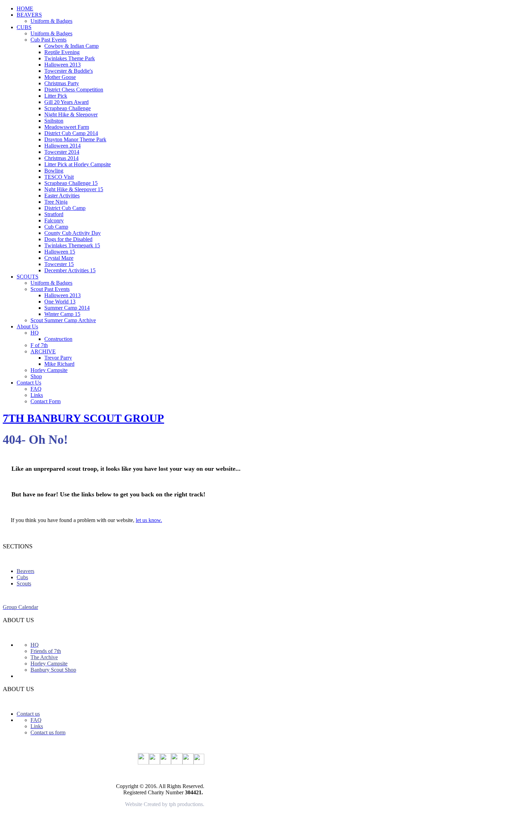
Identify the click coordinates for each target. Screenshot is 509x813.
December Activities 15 (70, 270)
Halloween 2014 (62, 146)
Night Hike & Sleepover (71, 114)
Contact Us (29, 383)
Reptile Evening (62, 52)
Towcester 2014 (61, 152)
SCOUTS (27, 277)
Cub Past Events (48, 40)
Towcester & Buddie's (68, 71)
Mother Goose (60, 77)
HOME (25, 8)
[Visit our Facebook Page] (199, 763)
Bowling (53, 171)
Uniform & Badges (51, 21)
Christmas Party (61, 83)
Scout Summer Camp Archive (63, 320)
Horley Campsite (49, 370)
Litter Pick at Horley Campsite (77, 164)
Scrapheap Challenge (67, 108)
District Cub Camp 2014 (71, 133)
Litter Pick (55, 96)
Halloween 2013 (62, 65)
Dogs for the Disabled (68, 239)
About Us (27, 326)
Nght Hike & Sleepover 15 (73, 189)
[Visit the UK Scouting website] (165, 763)
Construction (58, 339)
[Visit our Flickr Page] (143, 763)
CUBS (24, 27)
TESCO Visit (59, 177)
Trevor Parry (58, 358)
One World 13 (59, 301)
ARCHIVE (43, 351)
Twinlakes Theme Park (69, 58)
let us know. (149, 520)
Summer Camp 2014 (67, 308)
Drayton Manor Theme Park (75, 139)
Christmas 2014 (61, 158)
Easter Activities (62, 195)
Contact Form (45, 401)
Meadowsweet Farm (66, 127)
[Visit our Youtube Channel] (176, 763)
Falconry (54, 220)
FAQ (36, 389)
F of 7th (39, 345)
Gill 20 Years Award (66, 102)
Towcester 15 (59, 264)
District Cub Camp (65, 208)
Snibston (53, 121)
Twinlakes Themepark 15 (72, 245)
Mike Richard (59, 364)
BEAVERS (29, 15)
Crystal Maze (58, 258)
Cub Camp (56, 227)
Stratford (53, 214)
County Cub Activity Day (72, 233)
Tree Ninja (56, 202)
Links (36, 395)
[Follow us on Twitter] (188, 763)
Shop (36, 376)
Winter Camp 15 (62, 314)
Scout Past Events (50, 289)
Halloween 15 (59, 252)
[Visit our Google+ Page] (154, 763)
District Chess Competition (73, 89)
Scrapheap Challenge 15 (71, 183)
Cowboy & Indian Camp (71, 46)
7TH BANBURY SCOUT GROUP (83, 418)
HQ (34, 333)
